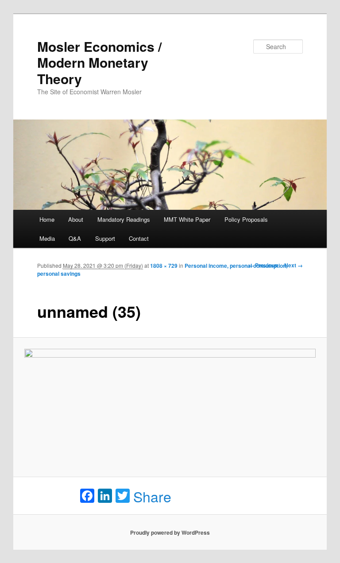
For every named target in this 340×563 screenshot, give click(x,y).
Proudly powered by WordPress (170, 532)
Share (152, 496)
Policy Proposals (246, 219)
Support (105, 238)
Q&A (75, 238)
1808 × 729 (164, 266)
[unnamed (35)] (170, 408)
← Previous (263, 265)
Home (46, 219)
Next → (293, 265)
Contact (139, 238)
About (75, 219)
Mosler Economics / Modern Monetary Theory (99, 62)
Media (47, 238)
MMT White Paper (187, 219)
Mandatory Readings (123, 219)
